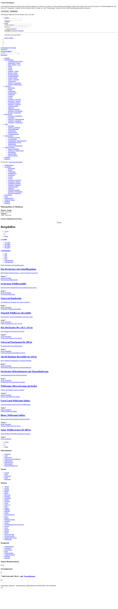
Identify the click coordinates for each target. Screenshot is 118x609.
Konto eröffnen (8, 38)
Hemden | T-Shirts (13, 71)
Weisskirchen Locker (10, 538)
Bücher (10, 89)
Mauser (6, 518)
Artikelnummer (8, 260)
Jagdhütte (7, 157)
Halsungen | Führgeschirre (16, 150)
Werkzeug (11, 107)
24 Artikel (7, 244)
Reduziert (7, 159)
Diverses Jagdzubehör (14, 112)
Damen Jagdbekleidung (15, 84)
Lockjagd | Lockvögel (14, 99)
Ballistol (6, 490)
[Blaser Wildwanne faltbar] (9, 411)
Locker (10, 98)
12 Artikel (7, 242)
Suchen (7, 21)
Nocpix (6, 523)
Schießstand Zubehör (14, 103)
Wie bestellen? (8, 464)
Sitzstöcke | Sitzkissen (14, 104)
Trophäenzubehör (13, 106)
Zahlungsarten (8, 461)
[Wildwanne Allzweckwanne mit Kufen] (13, 382)
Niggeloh (7, 521)
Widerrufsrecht (8, 462)
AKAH (6, 488)
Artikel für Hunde (9, 147)
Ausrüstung (7, 86)
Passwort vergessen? (18, 30)
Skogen (6, 531)
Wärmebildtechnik (13, 129)
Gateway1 (7, 504)
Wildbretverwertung (14, 109)
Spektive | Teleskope (14, 127)
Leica (6, 516)
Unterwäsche (12, 81)
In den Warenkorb (6, 278)
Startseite (7, 58)
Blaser (6, 493)
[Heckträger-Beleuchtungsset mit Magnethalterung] (16, 367)
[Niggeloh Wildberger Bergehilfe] (11, 309)
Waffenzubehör (8, 136)
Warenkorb (7, 476)
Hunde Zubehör (13, 155)
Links (6, 474)
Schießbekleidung (13, 76)
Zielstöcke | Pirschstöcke (15, 111)
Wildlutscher (8, 539)
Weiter (6, 236)
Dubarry (6, 500)
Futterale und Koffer (14, 137)
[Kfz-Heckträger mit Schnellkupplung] (12, 265)
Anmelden (8, 30)
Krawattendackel (9, 514)
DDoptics (7, 496)
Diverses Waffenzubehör (15, 145)
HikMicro (7, 509)
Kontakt (6, 473)
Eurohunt (7, 501)
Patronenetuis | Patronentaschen (17, 141)
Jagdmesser (11, 94)
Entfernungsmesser (13, 134)
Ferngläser (11, 126)
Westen (10, 69)
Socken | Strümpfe (13, 79)
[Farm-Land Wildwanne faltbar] (10, 396)
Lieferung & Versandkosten (12, 459)
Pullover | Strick (12, 73)
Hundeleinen (12, 152)
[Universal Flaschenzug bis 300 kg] (11, 338)
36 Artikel (7, 246)
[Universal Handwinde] (8, 294)
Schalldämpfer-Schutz (14, 142)
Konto (6, 477)
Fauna (6, 503)
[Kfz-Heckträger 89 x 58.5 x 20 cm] (11, 323)
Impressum (7, 454)
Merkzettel (7, 479)
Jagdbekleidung (9, 60)
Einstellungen (5, 11)
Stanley (6, 533)
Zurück (6, 231)
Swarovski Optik (9, 534)
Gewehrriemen (12, 139)
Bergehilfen (11, 88)
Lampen (10, 96)
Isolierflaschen (12, 93)
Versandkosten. (29, 576)
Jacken (10, 68)
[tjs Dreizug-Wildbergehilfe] (9, 280)
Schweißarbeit (12, 154)
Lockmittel (11, 117)
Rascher (6, 526)
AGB (6, 456)
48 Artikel (7, 247)
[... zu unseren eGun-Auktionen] (59, 222)
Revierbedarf (8, 114)
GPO (5, 506)
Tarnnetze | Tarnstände (14, 121)
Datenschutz (8, 457)
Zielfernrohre (12, 131)
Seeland (6, 529)
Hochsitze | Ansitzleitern (15, 116)
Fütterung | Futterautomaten (16, 119)
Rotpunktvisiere (12, 132)
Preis (5, 257)
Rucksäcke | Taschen (14, 101)
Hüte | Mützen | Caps (14, 64)
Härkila (6, 508)
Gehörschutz (11, 91)
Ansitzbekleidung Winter (15, 61)
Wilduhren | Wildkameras (15, 122)
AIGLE (6, 486)
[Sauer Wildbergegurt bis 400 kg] (11, 426)
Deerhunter (7, 498)
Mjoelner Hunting (9, 519)
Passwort (7, 27)
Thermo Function (9, 536)
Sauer (6, 528)
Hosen (10, 66)
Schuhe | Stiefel (13, 78)
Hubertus (7, 511)
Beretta (6, 491)
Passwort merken (11, 29)
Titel (5, 254)
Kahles (6, 513)
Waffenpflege (12, 144)
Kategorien (4, 55)
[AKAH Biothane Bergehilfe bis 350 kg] (13, 353)
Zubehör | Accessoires (14, 83)
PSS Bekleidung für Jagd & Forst (14, 524)
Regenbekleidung (13, 74)
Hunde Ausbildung (13, 149)
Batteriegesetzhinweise (11, 465)
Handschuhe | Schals (14, 63)
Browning (7, 495)
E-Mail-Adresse (9, 25)
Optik (6, 124)
